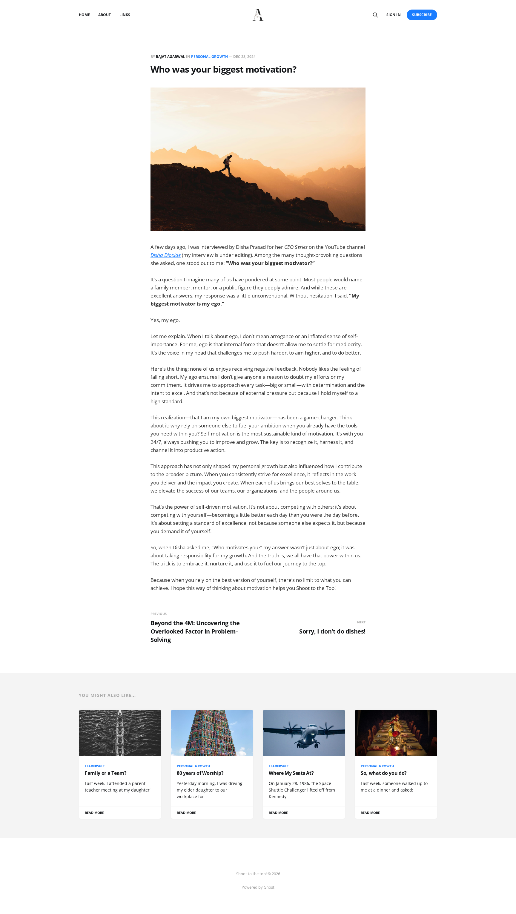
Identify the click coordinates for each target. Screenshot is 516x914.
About (104, 14)
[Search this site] (375, 14)
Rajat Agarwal (170, 56)
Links (124, 14)
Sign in (393, 14)
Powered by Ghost (258, 887)
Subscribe (422, 14)
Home (84, 14)
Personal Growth (209, 56)
